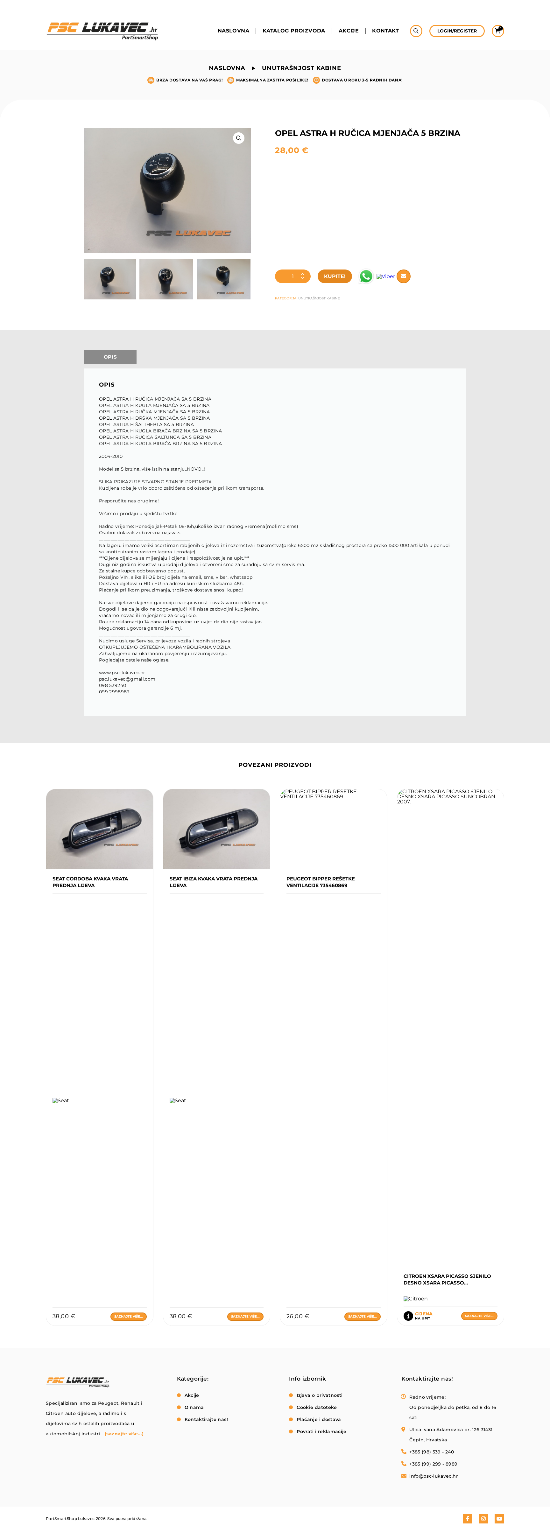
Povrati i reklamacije (321, 1431)
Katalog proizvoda (294, 30)
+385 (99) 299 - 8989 (433, 1464)
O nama (194, 1407)
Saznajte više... (128, 1316)
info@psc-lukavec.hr (433, 1476)
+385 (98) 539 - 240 (431, 1452)
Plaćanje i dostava (319, 1419)
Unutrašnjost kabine (301, 68)
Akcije (349, 30)
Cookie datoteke (317, 1407)
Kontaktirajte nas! (206, 1419)
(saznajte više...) (124, 1434)
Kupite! (335, 276)
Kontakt (385, 30)
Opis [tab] (110, 357)
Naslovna (233, 30)
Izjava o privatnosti (319, 1395)
